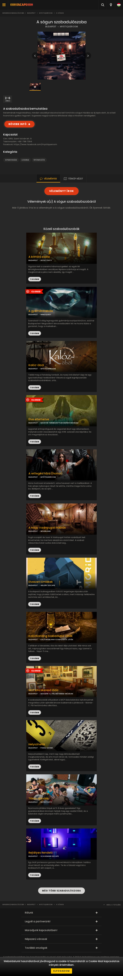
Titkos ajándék (39, 798)
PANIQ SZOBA (47, 748)
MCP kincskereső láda (43, 690)
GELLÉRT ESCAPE (48, 585)
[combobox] (111, 5)
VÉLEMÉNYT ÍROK (61, 191)
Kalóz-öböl (36, 365)
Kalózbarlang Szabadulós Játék (51, 636)
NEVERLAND (46, 531)
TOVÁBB (34, 333)
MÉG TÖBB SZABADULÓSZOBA (61, 890)
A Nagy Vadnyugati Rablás (47, 527)
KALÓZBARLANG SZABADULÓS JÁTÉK (57, 639)
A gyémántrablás (41, 311)
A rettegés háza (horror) (45, 473)
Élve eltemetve (39, 419)
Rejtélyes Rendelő (41, 852)
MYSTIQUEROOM (69, 26)
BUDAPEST (50, 26)
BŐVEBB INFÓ (17, 124)
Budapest (31, 13)
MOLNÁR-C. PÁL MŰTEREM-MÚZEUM (57, 693)
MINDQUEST (46, 314)
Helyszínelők (37, 744)
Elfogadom (61, 970)
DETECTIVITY (46, 260)
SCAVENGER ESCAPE (50, 856)
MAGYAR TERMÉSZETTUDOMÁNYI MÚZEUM (59, 423)
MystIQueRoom (46, 13)
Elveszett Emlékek (41, 582)
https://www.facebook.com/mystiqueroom (35, 144)
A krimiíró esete (39, 257)
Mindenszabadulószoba (13, 13)
